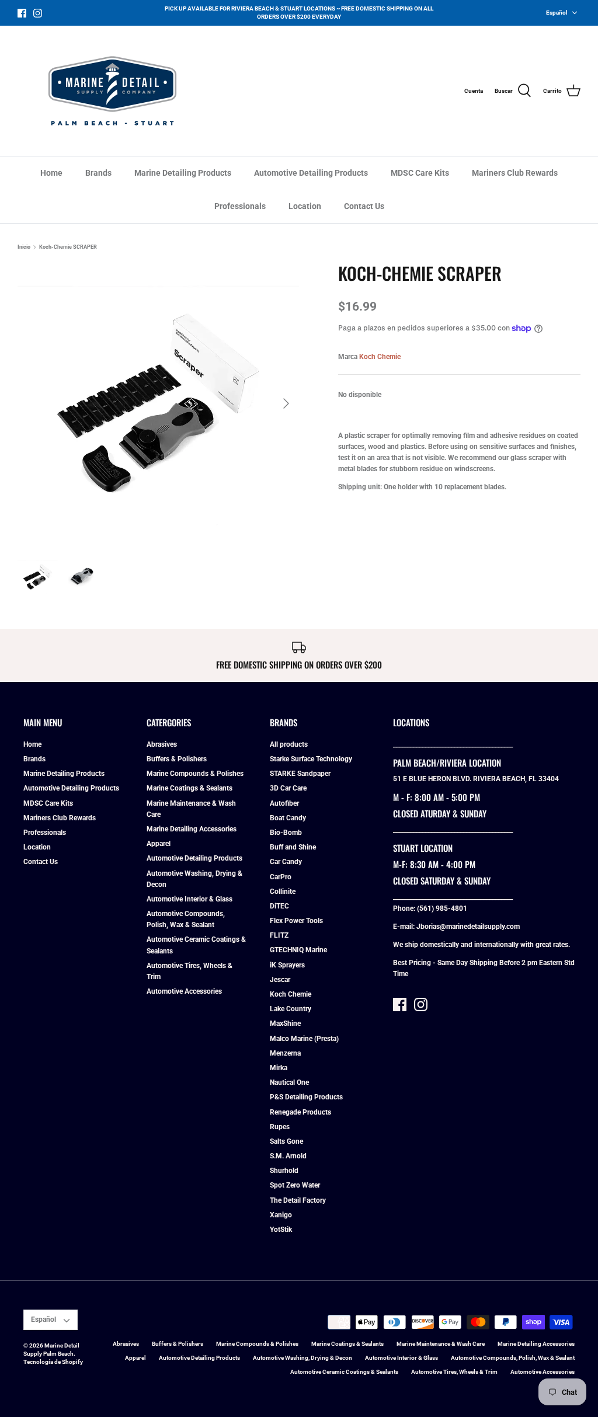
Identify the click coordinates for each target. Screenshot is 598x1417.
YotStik (281, 1229)
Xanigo (281, 1215)
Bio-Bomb (286, 832)
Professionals (240, 206)
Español (557, 12)
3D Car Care (288, 788)
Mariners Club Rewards (515, 172)
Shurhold (284, 1171)
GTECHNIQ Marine (298, 950)
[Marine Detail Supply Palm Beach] (112, 90)
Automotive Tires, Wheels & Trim (454, 1372)
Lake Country (290, 1009)
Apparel (159, 844)
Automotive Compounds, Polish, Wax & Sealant (513, 1358)
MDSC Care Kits (420, 172)
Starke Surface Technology (311, 759)
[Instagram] (37, 13)
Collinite (282, 891)
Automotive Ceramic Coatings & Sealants (344, 1372)
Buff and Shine (293, 847)
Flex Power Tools (296, 921)
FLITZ (279, 935)
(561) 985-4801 (442, 908)
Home (51, 172)
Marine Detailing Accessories (192, 829)
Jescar (280, 980)
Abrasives (162, 744)
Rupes (280, 1127)
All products (289, 744)
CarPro (280, 877)
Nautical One (289, 1082)
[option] (158, 403)
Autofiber (284, 803)
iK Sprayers (287, 965)
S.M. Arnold (288, 1156)
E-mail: (404, 926)
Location (304, 206)
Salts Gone (286, 1141)
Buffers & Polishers (177, 759)
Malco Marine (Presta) (304, 1039)
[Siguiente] (286, 403)
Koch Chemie (380, 357)
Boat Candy (288, 818)
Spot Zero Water (295, 1185)
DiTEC (279, 906)
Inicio (24, 247)
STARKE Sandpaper (300, 774)
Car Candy (286, 862)
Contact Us (364, 206)
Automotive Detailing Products (311, 172)
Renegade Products (300, 1112)
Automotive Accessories (184, 991)
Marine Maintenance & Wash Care (441, 1344)
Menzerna (285, 1053)
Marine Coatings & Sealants (189, 788)
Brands (98, 172)
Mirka (278, 1068)
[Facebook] (22, 13)
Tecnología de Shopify (53, 1362)
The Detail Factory (298, 1200)
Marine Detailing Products (182, 172)
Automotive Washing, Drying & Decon (302, 1358)
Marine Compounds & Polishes (195, 774)
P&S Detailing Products (306, 1097)
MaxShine (285, 1023)
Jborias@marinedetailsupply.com (468, 926)
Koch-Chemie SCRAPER (68, 247)
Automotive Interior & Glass (189, 899)
